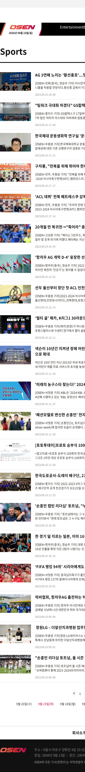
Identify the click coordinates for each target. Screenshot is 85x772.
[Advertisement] (42, 232)
